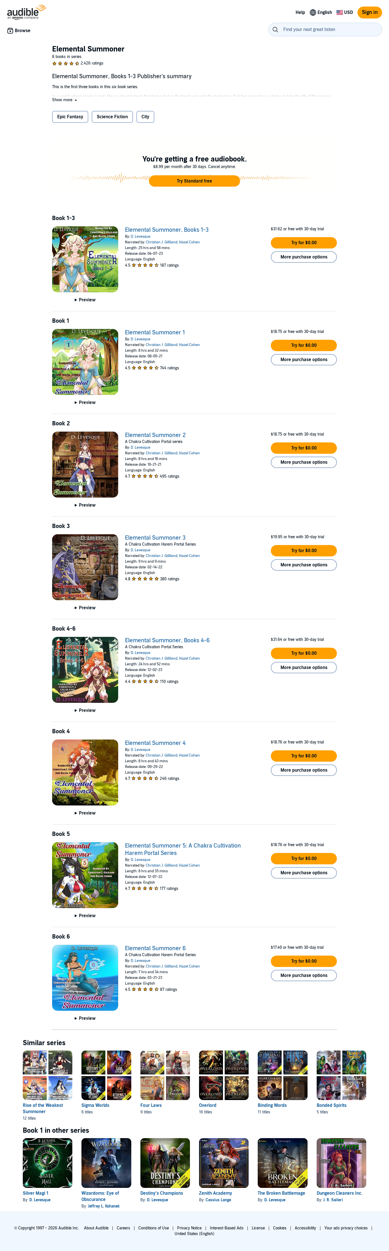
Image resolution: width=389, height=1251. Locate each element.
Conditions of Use (153, 1228)
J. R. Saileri (333, 1200)
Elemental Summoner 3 (155, 538)
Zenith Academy (215, 1193)
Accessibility (305, 1228)
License (258, 1228)
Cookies (279, 1228)
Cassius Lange (218, 1200)
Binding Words (272, 1105)
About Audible (96, 1228)
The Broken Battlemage (281, 1193)
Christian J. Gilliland (161, 242)
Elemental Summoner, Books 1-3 (167, 230)
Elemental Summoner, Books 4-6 (167, 640)
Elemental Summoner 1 (155, 332)
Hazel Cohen (189, 242)
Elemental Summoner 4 (155, 743)
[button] (65, 100)
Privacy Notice (189, 1228)
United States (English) (194, 1233)
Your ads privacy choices (346, 1228)
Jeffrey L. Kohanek (104, 1206)
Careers (123, 1228)
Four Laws (151, 1105)
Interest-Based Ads (226, 1228)
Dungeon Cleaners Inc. (340, 1193)
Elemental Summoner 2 (155, 435)
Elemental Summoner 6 (155, 948)
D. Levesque (140, 236)
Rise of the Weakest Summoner (43, 1109)
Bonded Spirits (332, 1105)
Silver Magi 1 (35, 1193)
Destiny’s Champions (161, 1193)
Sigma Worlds (95, 1105)
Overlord (207, 1105)
